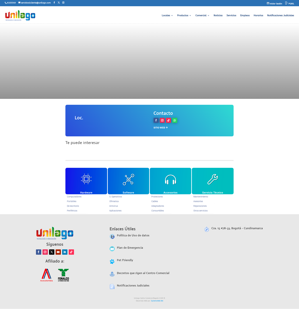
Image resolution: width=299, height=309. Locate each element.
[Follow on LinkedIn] (64, 252)
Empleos (245, 15)
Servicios (231, 15)
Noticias (218, 15)
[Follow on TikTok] (168, 120)
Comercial (200, 15)
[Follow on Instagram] (162, 120)
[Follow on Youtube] (58, 252)
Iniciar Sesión (275, 3)
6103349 (11, 3)
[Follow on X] (51, 252)
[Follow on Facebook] (156, 120)
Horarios (258, 15)
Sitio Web (159, 127)
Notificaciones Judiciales (280, 15)
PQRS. (291, 3)
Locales (166, 15)
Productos (182, 15)
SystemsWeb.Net (157, 301)
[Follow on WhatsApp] (174, 120)
